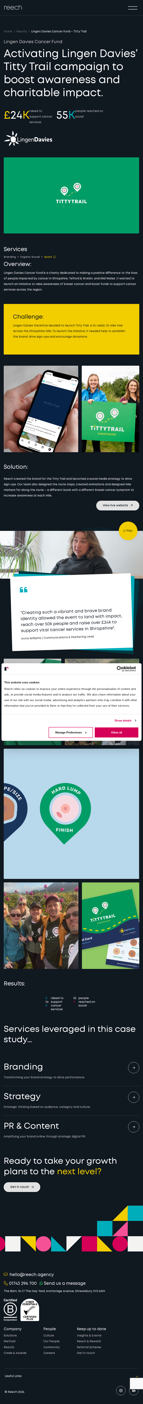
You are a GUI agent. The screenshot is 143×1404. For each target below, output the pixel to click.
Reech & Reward (89, 1341)
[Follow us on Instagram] (120, 1390)
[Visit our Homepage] (13, 7)
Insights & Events (89, 1335)
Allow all (116, 732)
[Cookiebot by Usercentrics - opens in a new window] (122, 669)
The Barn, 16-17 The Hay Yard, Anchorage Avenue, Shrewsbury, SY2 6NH (54, 1291)
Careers (49, 1353)
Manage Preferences (68, 732)
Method (9, 1341)
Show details (123, 720)
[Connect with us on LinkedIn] (133, 1390)
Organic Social (30, 257)
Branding (10, 257)
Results (21, 31)
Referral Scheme (89, 1347)
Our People (51, 1341)
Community (51, 1347)
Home (8, 31)
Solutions (10, 1335)
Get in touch (86, 1353)
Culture (48, 1335)
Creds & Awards (15, 1353)
